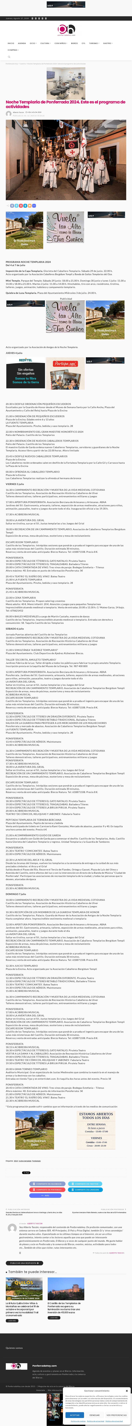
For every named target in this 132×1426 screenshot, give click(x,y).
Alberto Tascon (18, 112)
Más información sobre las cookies (62, 1390)
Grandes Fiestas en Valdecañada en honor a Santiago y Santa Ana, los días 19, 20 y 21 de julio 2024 (34, 1213)
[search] (9, 56)
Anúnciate (40, 1390)
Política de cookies (78, 1421)
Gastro (107, 43)
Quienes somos (14, 1347)
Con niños (60, 43)
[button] (127, 1391)
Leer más (12, 1321)
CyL (83, 43)
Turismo (93, 43)
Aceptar (75, 1415)
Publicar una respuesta (23, 1263)
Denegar (95, 1415)
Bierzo (74, 43)
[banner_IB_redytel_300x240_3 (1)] (25, 372)
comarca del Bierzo (66, 1386)
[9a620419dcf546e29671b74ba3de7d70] (24, 230)
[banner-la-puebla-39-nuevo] (66, 83)
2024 (16, 1161)
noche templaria (25, 1161)
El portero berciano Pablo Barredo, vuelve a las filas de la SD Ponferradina (99, 1212)
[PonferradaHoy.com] (66, 30)
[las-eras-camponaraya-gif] (65, 226)
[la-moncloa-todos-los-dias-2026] (96, 1130)
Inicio (11, 43)
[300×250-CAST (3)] (65, 373)
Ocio (32, 43)
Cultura (44, 43)
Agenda (22, 43)
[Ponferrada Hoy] (16, 1366)
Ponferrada (36, 1161)
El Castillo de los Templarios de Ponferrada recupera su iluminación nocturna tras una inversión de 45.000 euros (64, 1308)
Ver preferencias (117, 1415)
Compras (12, 50)
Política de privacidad (95, 1421)
